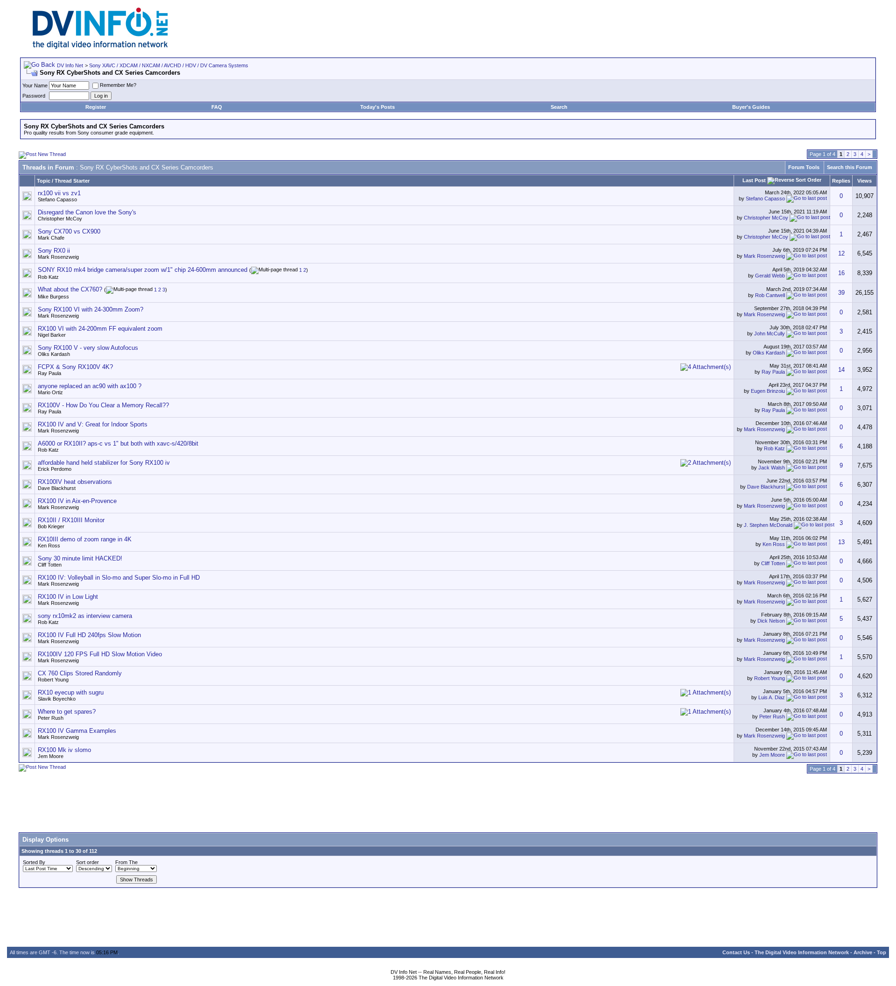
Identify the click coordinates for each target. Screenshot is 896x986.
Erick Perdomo (54, 469)
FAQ (216, 107)
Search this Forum (849, 167)
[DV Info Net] (100, 46)
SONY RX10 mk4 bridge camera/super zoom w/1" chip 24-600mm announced (142, 269)
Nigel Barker (52, 335)
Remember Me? (118, 85)
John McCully (769, 333)
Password (33, 96)
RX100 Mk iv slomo (64, 749)
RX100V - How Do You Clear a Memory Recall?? (103, 405)
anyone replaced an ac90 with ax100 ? (89, 386)
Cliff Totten (50, 564)
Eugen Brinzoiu (768, 391)
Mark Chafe (51, 238)
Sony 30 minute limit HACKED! (80, 558)
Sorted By (34, 862)
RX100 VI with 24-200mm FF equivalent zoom (100, 328)
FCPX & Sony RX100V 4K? (75, 366)
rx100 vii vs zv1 (59, 193)
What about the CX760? (70, 289)
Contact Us (736, 952)
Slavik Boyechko (57, 699)
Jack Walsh (771, 467)
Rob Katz (48, 277)
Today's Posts (377, 107)
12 (841, 253)
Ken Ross (49, 545)
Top (881, 952)
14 (841, 369)
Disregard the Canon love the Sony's (87, 212)
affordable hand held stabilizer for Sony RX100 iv (104, 462)
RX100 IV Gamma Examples (77, 730)
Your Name (35, 85)
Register (95, 107)
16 (841, 273)
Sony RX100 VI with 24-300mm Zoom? (90, 309)
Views (864, 181)
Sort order (87, 862)
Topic (43, 181)
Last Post (754, 180)
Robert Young (53, 679)
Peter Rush (50, 718)
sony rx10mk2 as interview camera (85, 615)
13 (841, 542)
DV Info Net (70, 65)
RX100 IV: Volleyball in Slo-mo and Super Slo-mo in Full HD (119, 577)
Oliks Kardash (54, 354)
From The (126, 862)
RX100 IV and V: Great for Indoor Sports (92, 424)
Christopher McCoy (60, 218)
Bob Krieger (51, 526)
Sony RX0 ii (54, 250)
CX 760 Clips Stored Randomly (80, 673)
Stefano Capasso (57, 199)
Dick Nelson (771, 621)
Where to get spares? (67, 711)
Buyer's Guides (751, 107)
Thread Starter (72, 181)
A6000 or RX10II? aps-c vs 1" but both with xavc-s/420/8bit (118, 443)
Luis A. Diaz (771, 697)
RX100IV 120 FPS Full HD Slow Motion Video (100, 654)
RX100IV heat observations (75, 481)
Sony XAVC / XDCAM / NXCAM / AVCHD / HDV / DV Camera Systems (168, 65)
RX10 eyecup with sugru (71, 692)
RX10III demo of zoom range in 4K (85, 539)
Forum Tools (803, 167)
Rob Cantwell (770, 295)
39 (841, 292)
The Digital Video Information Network (802, 952)
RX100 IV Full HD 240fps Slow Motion (89, 634)
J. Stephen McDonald (768, 525)
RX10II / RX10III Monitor (71, 520)
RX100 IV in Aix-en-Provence (77, 500)
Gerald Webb (770, 275)
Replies (841, 181)
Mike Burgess (53, 296)
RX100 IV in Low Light (68, 596)
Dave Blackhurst (57, 488)
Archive (863, 952)
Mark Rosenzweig (58, 257)
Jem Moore (50, 756)
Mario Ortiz (50, 392)
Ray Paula (49, 373)
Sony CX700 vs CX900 (69, 231)
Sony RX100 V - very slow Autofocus (88, 347)
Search (559, 107)
